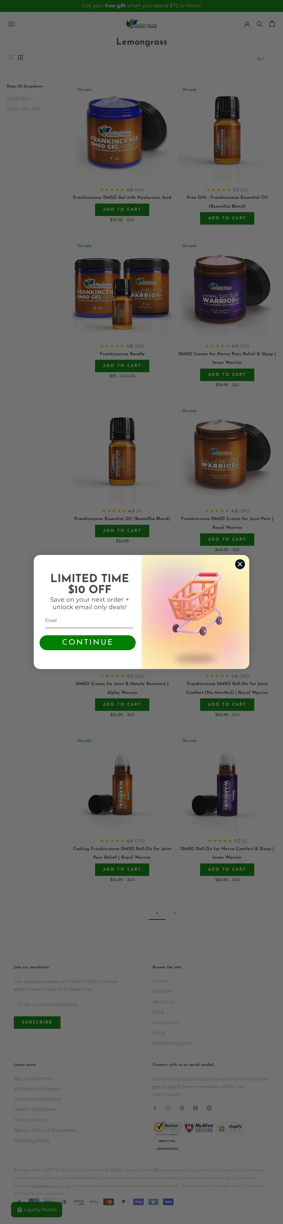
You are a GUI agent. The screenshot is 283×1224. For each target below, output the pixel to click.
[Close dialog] (240, 564)
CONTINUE (88, 643)
